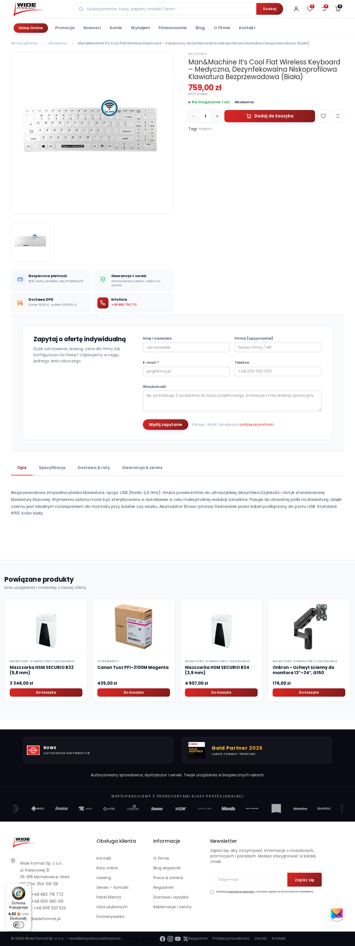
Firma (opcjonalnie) (254, 338)
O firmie (222, 28)
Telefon (242, 362)
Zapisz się (304, 880)
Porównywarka (110, 916)
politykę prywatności (257, 424)
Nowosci (92, 28)
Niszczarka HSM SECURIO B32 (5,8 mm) (41, 670)
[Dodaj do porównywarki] (338, 116)
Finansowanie (173, 28)
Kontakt (247, 28)
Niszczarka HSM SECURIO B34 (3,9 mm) (217, 670)
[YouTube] (178, 939)
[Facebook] (162, 939)
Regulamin (163, 887)
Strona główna (24, 43)
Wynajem (140, 28)
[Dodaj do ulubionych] (323, 116)
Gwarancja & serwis (142, 467)
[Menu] (28, 887)
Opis (22, 467)
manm (205, 129)
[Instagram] (170, 939)
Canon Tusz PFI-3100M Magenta (133, 667)
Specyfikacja (52, 467)
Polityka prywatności (231, 938)
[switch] (18, 925)
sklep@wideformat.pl (40, 919)
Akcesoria (58, 43)
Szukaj (270, 8)
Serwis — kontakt (113, 887)
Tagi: (192, 129)
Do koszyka (46, 692)
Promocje (65, 28)
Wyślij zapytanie (165, 424)
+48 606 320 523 (50, 908)
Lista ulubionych (112, 907)
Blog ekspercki (167, 868)
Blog (200, 28)
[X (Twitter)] (185, 939)
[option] (92, 133)
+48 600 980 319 (48, 901)
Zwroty (261, 938)
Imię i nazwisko (157, 338)
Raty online (107, 868)
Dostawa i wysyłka (170, 897)
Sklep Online (31, 28)
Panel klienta (109, 897)
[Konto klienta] (296, 9)
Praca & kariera (168, 877)
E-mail (151, 362)
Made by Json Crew (142, 938)
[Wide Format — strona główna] (39, 9)
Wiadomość (154, 386)
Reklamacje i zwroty (172, 907)
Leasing (104, 877)
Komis (116, 28)
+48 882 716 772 (124, 304)
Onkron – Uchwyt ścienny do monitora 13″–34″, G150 (303, 670)
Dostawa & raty (94, 467)
